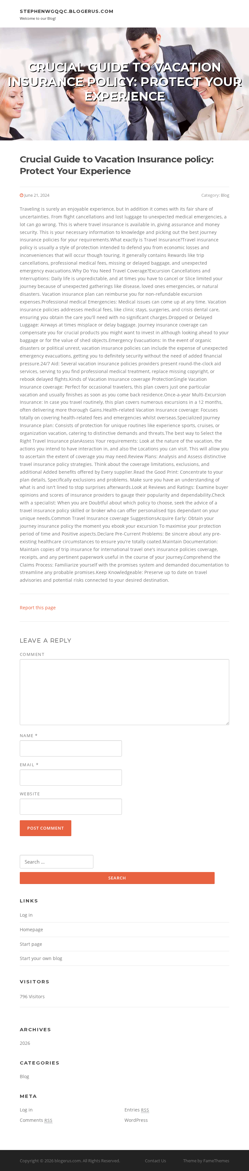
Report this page (38, 607)
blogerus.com (67, 1161)
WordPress (136, 1120)
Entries (136, 1110)
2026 (25, 1043)
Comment (32, 654)
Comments (36, 1120)
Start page (31, 944)
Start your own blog (41, 958)
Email (29, 765)
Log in (26, 915)
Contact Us (155, 1161)
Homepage (31, 929)
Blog (225, 195)
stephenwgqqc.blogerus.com (66, 11)
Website (30, 794)
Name (29, 735)
